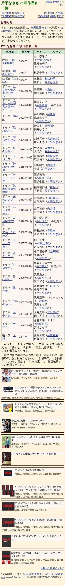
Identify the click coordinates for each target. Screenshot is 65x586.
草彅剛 (49, 125)
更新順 (49, 13)
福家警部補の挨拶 (9, 188)
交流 (60, 16)
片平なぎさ (43, 66)
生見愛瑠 (41, 105)
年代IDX (7, 13)
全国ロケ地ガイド (33, 573)
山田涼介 (41, 221)
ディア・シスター (9, 177)
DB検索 (43, 16)
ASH (47, 573)
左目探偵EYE (9, 221)
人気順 (59, 13)
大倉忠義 (52, 138)
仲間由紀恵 (43, 59)
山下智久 (41, 266)
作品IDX (19, 13)
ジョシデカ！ (9, 243)
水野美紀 (52, 312)
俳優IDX (7, 16)
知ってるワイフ (9, 140)
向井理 (51, 165)
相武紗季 (50, 78)
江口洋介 (52, 285)
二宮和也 (41, 301)
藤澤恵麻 (52, 335)
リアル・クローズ (9, 232)
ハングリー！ (9, 210)
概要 (53, 16)
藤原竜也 (52, 155)
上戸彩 (54, 251)
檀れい (54, 187)
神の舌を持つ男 (9, 166)
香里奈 (51, 230)
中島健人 (50, 89)
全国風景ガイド (40, 27)
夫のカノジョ (9, 199)
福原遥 (51, 114)
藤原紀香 (41, 323)
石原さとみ (43, 178)
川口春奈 (52, 198)
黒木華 (49, 148)
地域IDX (19, 16)
